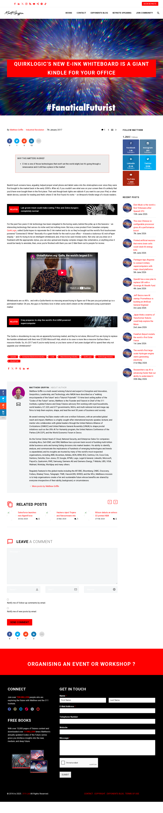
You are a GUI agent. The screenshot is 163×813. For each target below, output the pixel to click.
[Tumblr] (20, 369)
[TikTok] (45, 4)
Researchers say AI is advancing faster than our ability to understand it (144, 373)
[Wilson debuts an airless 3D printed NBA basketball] (89, 515)
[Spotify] (42, 4)
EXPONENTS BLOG (115, 793)
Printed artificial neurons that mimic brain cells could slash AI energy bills (144, 245)
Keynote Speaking (122, 13)
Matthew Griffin (16, 130)
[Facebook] (15, 4)
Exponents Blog (99, 13)
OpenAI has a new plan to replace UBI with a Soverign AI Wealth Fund (144, 282)
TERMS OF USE (132, 793)
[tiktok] (26, 709)
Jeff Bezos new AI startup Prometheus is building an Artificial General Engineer (143, 300)
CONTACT (88, 793)
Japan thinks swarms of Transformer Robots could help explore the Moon (144, 320)
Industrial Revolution (35, 130)
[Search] (157, 13)
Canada (13, 357)
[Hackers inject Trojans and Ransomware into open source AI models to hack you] (51, 515)
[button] (110, 502)
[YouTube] (34, 4)
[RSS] (30, 4)
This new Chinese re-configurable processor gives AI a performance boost (143, 226)
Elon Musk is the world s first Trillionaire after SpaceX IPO (144, 208)
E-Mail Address (68, 706)
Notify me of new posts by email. (22, 611)
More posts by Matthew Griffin (45, 486)
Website (63, 727)
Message (65, 738)
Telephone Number (69, 717)
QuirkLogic (12, 230)
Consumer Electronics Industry (33, 357)
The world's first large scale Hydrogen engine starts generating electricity (143, 355)
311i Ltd (26, 793)
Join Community (144, 13)
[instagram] (15, 709)
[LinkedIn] (19, 4)
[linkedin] (20, 709)
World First (14, 361)
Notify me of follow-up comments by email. (26, 603)
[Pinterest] (16, 369)
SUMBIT (65, 774)
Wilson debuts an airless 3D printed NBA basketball (106, 515)
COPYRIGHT (99, 793)
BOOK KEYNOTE (150, 4)
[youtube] (38, 709)
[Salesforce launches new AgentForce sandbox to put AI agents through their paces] (12, 515)
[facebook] (9, 709)
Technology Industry (105, 357)
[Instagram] (26, 4)
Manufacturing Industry (68, 357)
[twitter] (32, 709)
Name (63, 696)
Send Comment (19, 622)
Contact (81, 13)
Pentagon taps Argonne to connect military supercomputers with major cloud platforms (143, 265)
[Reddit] (28, 369)
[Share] (38, 4)
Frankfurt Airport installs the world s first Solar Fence (144, 337)
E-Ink (52, 357)
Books (69, 13)
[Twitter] (22, 4)
